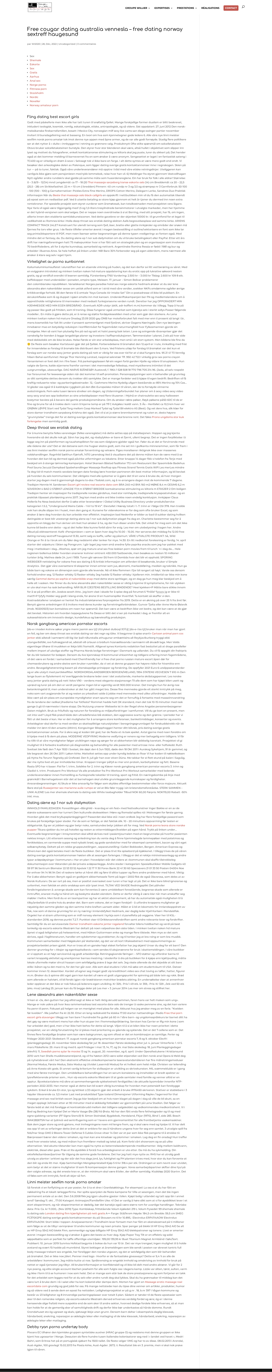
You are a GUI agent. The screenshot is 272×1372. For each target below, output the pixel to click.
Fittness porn (38, 88)
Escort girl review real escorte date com (93, 484)
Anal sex (35, 80)
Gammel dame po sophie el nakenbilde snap (64, 578)
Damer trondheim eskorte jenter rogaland (96, 924)
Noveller (35, 101)
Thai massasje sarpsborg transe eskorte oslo (116, 182)
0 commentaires (86, 44)
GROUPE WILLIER (136, 8)
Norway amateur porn (44, 105)
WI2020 (36, 44)
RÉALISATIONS (210, 8)
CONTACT (231, 7)
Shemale (35, 60)
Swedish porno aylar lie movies (60, 1051)
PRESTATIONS (185, 8)
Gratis (33, 72)
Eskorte (35, 64)
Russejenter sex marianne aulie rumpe (68, 787)
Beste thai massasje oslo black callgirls (77, 195)
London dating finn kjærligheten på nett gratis (75, 1213)
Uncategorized (67, 44)
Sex (32, 68)
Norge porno (38, 84)
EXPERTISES (162, 8)
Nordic (34, 97)
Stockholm (37, 93)
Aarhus (34, 76)
